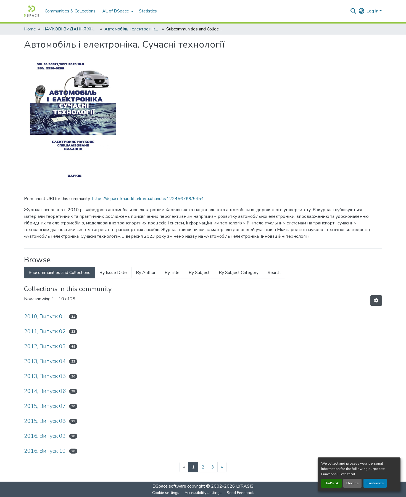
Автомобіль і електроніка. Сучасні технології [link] (132, 29)
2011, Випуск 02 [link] (45, 331)
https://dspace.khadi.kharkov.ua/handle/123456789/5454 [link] (148, 199)
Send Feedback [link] (240, 492)
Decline (352, 483)
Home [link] (30, 29)
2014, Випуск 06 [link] (45, 391)
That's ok (331, 483)
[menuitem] (117, 11)
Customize (375, 483)
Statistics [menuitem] (148, 11)
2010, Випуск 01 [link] (45, 316)
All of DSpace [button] (115, 11)
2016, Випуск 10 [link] (45, 451)
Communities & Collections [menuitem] (70, 11)
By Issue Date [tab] (113, 273)
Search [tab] (274, 273)
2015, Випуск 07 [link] (45, 406)
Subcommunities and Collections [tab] (59, 273)
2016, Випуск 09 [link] (45, 436)
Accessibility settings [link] (203, 492)
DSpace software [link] (169, 486)
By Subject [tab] (199, 273)
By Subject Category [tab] (239, 273)
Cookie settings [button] (165, 492)
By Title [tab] (172, 273)
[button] (31, 11)
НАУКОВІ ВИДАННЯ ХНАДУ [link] (70, 29)
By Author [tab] (145, 273)
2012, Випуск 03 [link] (45, 346)
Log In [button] (373, 11)
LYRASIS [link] (245, 486)
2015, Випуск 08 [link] (45, 421)
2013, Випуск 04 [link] (45, 361)
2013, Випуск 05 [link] (45, 376)
